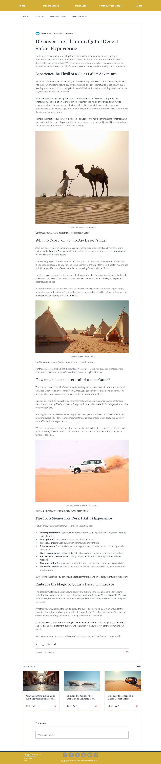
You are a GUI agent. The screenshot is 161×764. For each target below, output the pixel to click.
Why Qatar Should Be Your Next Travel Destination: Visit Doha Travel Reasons (40, 697)
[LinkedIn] (83, 754)
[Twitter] (77, 754)
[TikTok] (95, 754)
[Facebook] (71, 754)
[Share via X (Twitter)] (43, 644)
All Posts (26, 16)
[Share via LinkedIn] (49, 644)
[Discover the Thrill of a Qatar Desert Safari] (123, 681)
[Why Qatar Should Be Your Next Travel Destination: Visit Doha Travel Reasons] (41, 681)
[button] (80, 5)
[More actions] (127, 33)
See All (138, 666)
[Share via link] (55, 644)
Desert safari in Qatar (58, 16)
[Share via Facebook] (36, 644)
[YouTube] (89, 754)
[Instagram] (65, 754)
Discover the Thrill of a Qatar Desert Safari (120, 697)
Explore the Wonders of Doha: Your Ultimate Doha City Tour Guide (81, 697)
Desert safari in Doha (80, 16)
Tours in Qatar (39, 16)
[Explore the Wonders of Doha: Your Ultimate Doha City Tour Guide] (82, 681)
